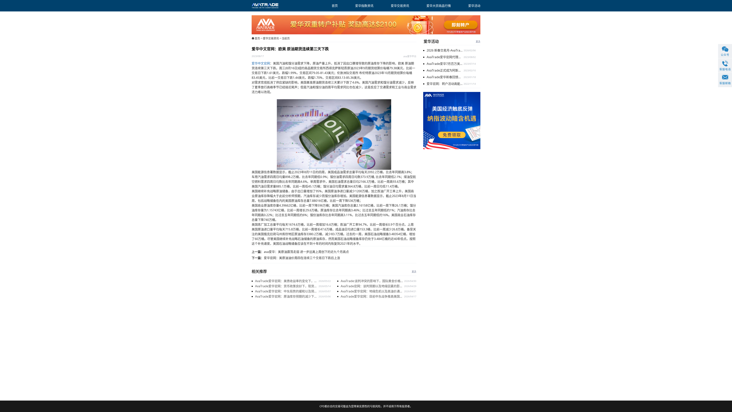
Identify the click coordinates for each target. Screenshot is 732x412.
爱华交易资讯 (271, 38)
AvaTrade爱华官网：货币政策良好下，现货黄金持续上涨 (286, 286)
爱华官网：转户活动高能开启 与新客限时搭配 (445, 84)
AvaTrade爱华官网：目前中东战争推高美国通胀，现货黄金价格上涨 (372, 296)
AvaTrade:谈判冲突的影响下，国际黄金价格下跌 (372, 281)
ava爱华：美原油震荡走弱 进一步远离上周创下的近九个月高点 (306, 252)
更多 (414, 271)
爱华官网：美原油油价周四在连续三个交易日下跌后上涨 (302, 258)
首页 (257, 38)
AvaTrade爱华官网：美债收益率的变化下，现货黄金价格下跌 (286, 281)
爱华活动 (431, 41)
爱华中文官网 (261, 63)
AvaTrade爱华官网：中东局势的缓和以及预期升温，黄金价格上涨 (286, 291)
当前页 (286, 38)
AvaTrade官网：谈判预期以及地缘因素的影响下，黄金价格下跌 (372, 286)
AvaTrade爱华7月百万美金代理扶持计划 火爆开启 (445, 64)
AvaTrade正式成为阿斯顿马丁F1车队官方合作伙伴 (445, 70)
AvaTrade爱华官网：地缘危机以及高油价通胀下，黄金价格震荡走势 (372, 291)
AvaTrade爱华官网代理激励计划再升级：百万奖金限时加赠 (445, 57)
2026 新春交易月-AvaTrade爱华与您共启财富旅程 (445, 50)
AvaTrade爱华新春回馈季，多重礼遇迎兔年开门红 (445, 77)
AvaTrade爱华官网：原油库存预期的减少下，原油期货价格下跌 (286, 296)
